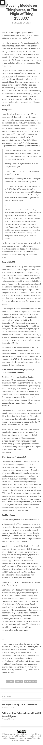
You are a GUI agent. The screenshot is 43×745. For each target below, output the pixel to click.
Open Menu (2, 2)
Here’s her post (7, 76)
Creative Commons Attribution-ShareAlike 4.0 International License (24, 739)
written (17, 91)
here (27, 38)
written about (19, 377)
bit (23, 91)
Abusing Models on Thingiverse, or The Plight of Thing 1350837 (21, 12)
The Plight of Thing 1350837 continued (19, 705)
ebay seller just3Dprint (28, 114)
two (37, 270)
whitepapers (6, 272)
